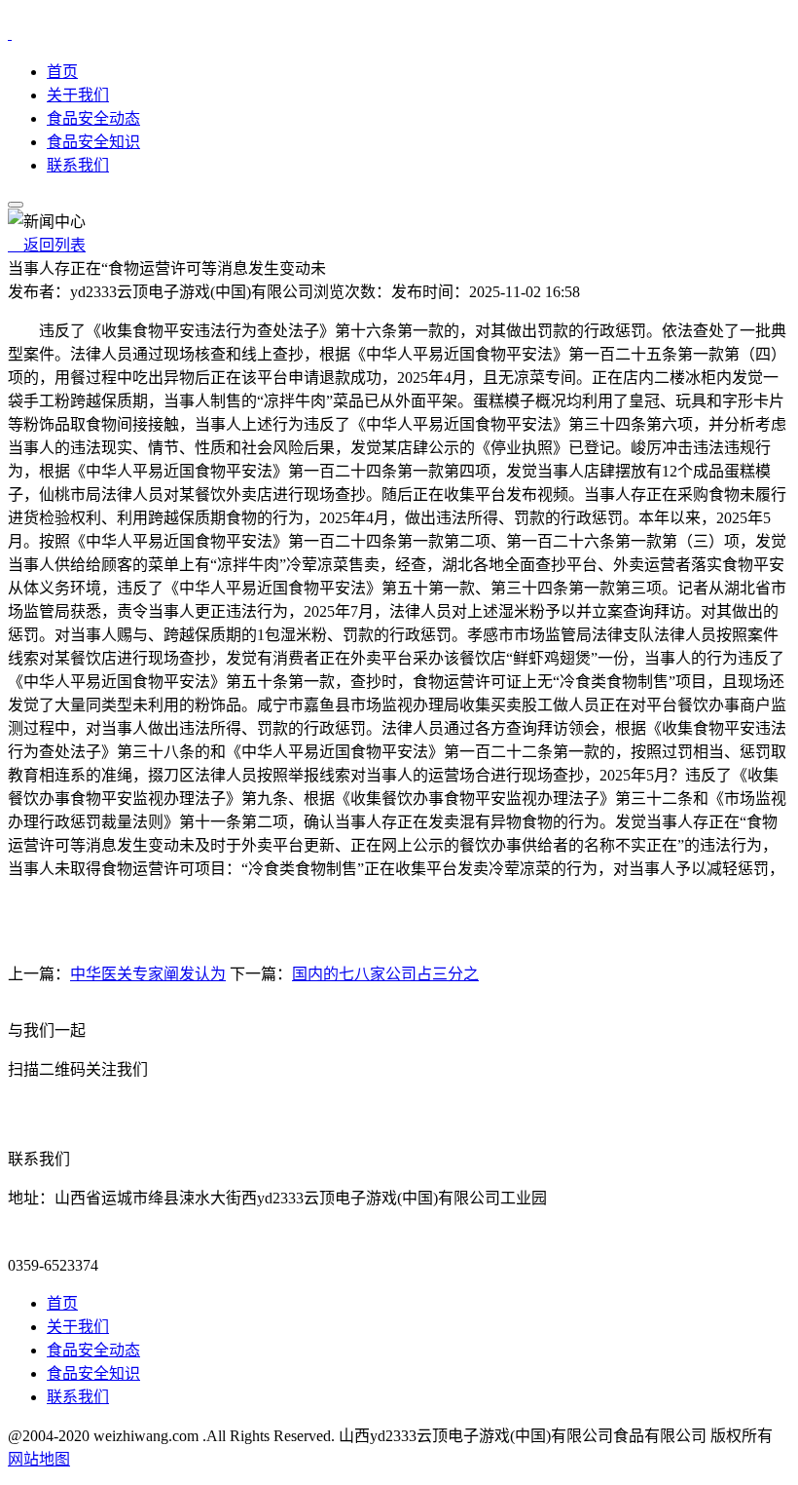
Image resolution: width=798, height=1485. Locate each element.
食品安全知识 (93, 141)
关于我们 (78, 95)
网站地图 (39, 1459)
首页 (62, 71)
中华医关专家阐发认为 (148, 974)
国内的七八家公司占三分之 (385, 974)
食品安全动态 (93, 118)
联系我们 (78, 165)
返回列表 (47, 245)
